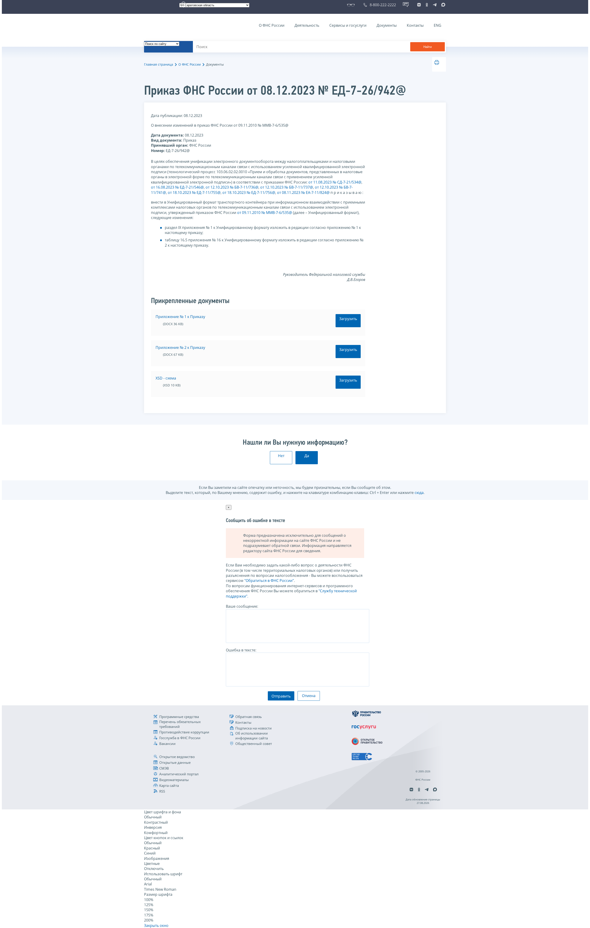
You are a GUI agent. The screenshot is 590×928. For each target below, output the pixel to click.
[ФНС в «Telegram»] (434, 4)
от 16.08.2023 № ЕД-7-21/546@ (177, 187)
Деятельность (307, 25)
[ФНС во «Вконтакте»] (419, 4)
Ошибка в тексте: (241, 650)
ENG (437, 25)
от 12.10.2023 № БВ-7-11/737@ (286, 187)
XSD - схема (166, 378)
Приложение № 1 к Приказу (180, 316)
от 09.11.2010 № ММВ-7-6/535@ (264, 212)
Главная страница (158, 64)
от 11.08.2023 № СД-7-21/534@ (334, 182)
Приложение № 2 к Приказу (180, 347)
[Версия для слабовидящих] (352, 4)
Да (306, 455)
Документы (387, 25)
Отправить (281, 696)
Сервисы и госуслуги (347, 25)
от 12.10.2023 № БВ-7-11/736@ (232, 187)
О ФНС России (271, 25)
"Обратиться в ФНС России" (269, 580)
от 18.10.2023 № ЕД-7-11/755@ (194, 192)
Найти (427, 47)
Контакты (415, 25)
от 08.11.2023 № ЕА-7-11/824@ (303, 192)
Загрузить (348, 318)
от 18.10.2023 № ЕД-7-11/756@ (248, 192)
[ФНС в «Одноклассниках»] (426, 4)
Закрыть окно (156, 925)
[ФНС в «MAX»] (442, 4)
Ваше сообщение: (242, 606)
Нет (281, 455)
